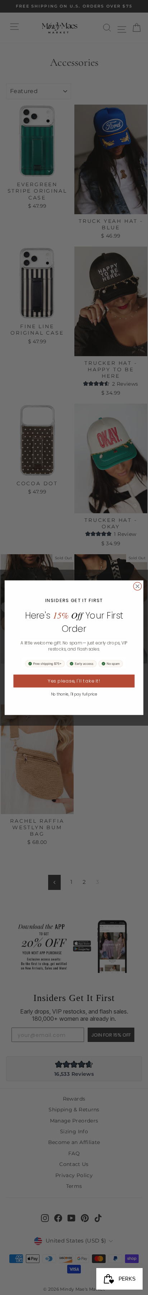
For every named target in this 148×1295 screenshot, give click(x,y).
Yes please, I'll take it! (74, 681)
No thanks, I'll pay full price (74, 694)
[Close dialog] (137, 586)
